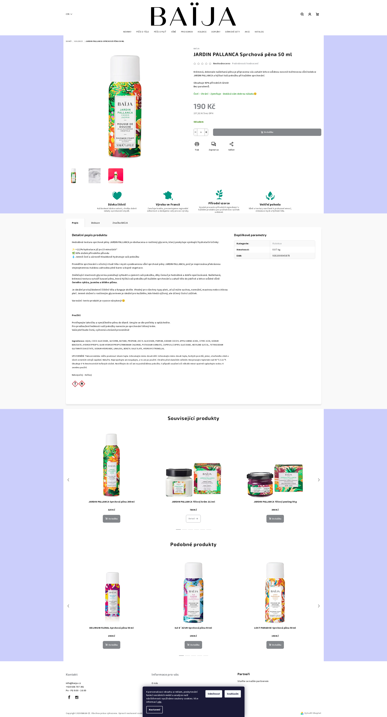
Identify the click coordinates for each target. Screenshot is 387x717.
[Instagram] (76, 697)
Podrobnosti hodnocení (245, 63)
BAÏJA (197, 48)
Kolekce (277, 243)
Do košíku (268, 132)
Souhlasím (233, 694)
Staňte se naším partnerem (253, 681)
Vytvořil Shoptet (312, 713)
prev (68, 479)
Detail (192, 518)
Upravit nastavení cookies (131, 713)
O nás (155, 683)
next (318, 479)
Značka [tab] (120, 223)
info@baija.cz (73, 683)
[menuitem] (127, 31)
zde (159, 702)
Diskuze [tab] (95, 223)
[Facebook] (69, 697)
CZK (67, 14)
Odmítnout (214, 694)
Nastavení (154, 709)
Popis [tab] (75, 223)
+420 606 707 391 (75, 687)
